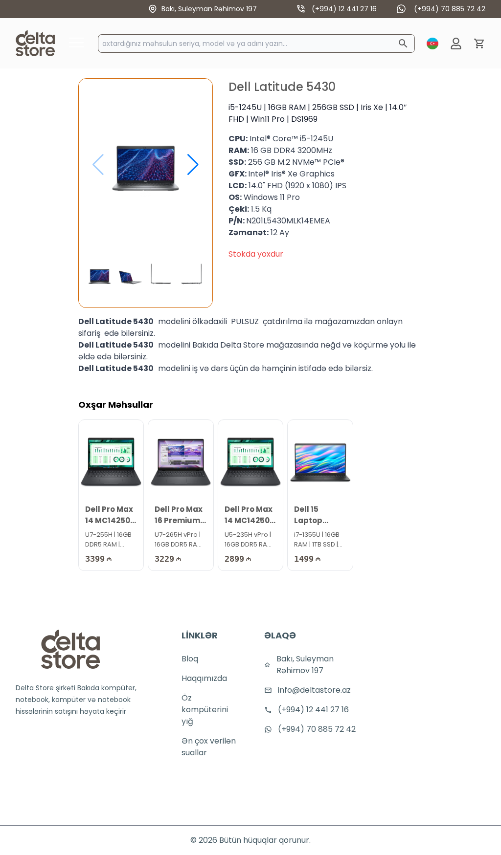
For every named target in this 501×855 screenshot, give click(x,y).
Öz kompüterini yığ (205, 709)
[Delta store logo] (70, 649)
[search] (403, 43)
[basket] (479, 43)
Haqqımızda (204, 678)
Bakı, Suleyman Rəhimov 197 (209, 9)
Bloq (190, 658)
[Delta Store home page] (35, 43)
